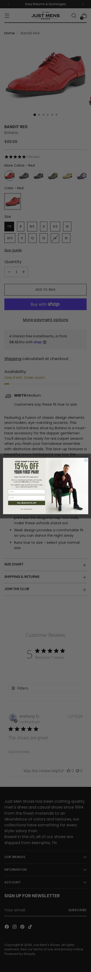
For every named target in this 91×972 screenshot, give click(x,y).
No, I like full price (26, 509)
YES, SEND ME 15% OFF (26, 503)
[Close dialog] (85, 460)
